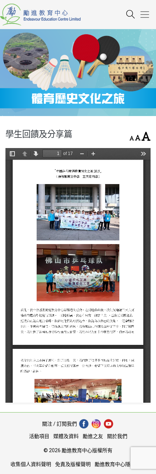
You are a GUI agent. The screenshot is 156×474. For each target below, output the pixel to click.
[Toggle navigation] (147, 14)
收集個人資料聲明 (31, 464)
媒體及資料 (66, 436)
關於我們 (117, 436)
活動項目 (39, 436)
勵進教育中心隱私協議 (120, 464)
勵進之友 (93, 436)
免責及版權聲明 (73, 464)
